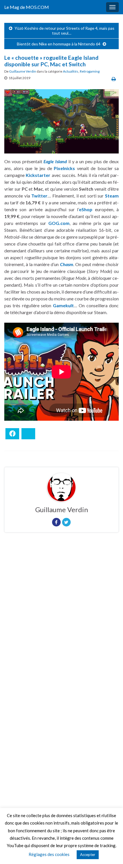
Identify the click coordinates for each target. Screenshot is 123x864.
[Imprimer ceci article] (114, 78)
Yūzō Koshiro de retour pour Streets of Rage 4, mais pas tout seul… (64, 30)
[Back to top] (110, 851)
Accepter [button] (87, 854)
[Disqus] (61, 615)
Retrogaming (90, 71)
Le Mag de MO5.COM (26, 7)
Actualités (70, 71)
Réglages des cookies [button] (49, 854)
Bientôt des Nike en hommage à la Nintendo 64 (58, 43)
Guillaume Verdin (22, 71)
